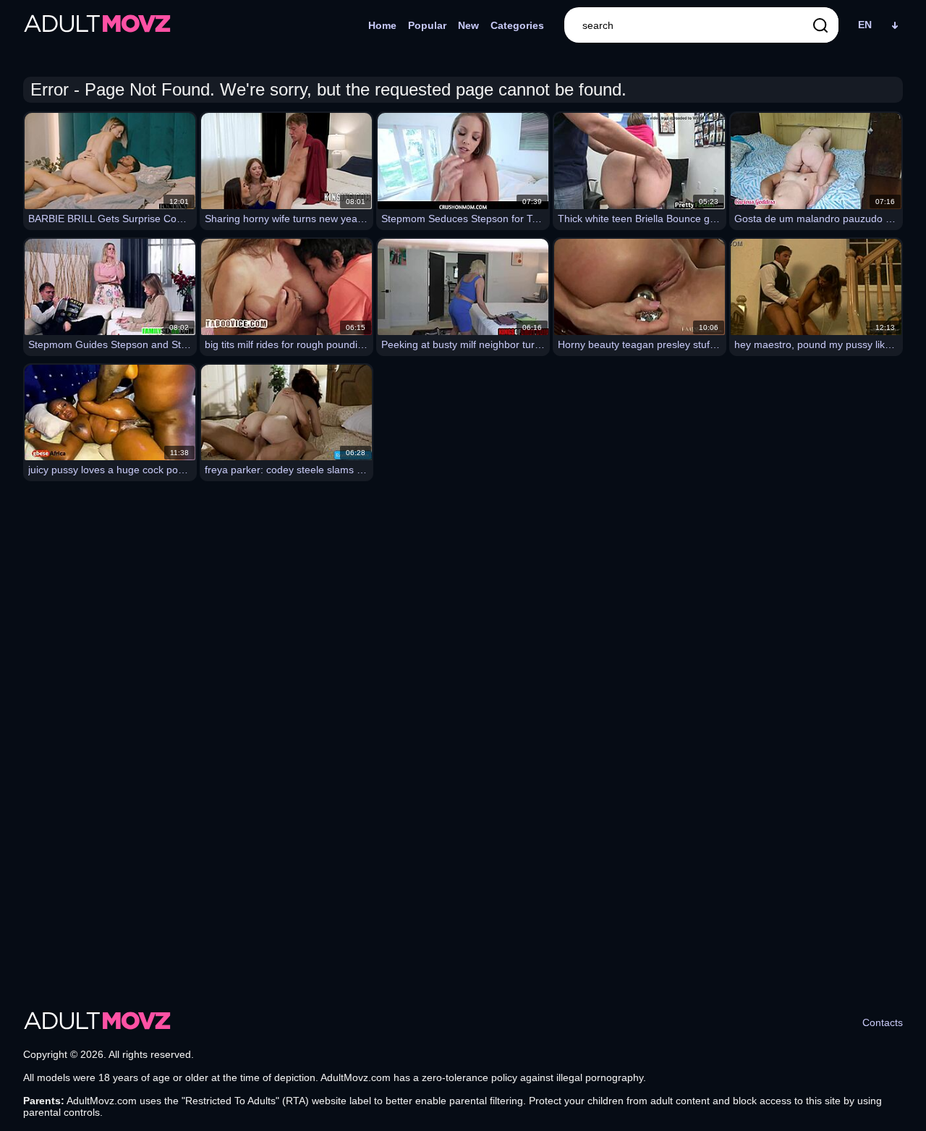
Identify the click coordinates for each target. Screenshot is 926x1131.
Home (382, 25)
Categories (517, 25)
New (468, 25)
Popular (427, 25)
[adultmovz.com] (97, 1022)
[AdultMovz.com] (97, 25)
